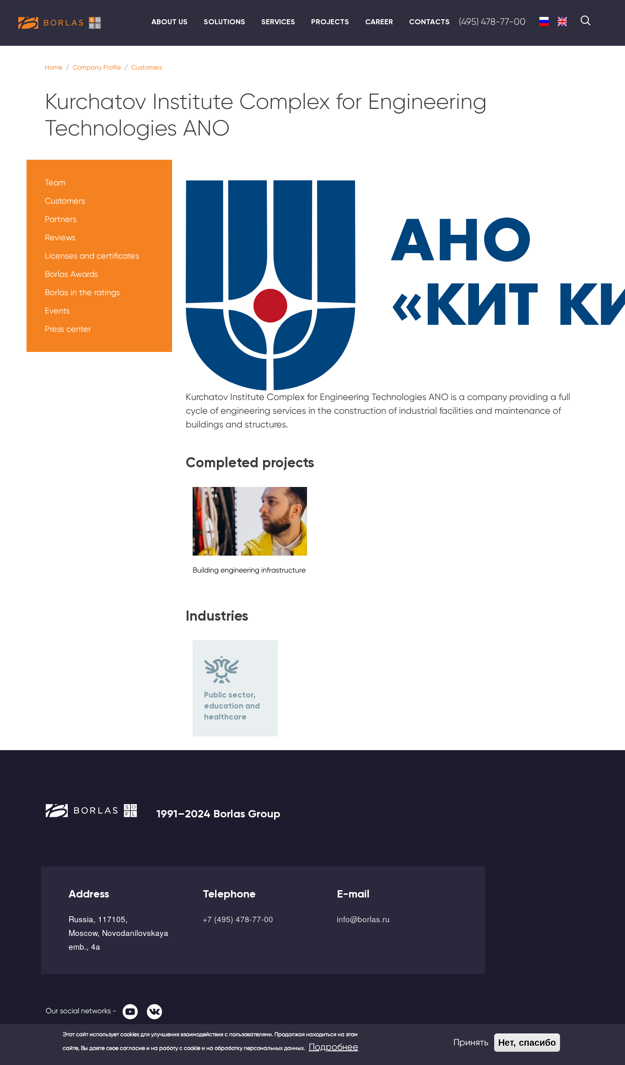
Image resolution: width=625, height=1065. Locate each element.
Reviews (60, 237)
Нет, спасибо (527, 1043)
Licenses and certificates (92, 255)
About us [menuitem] (169, 21)
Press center (68, 329)
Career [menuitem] (379, 21)
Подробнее (333, 1047)
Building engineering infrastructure (249, 570)
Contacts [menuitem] (429, 21)
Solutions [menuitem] (224, 21)
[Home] (59, 22)
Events (57, 310)
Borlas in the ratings (82, 292)
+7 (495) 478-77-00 (238, 918)
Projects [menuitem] (330, 21)
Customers (146, 67)
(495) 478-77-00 (492, 21)
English (562, 21)
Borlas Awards (71, 274)
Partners (60, 219)
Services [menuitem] (278, 21)
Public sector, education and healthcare (232, 705)
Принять (470, 1042)
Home (53, 67)
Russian (544, 21)
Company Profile (97, 67)
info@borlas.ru (363, 918)
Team (55, 182)
